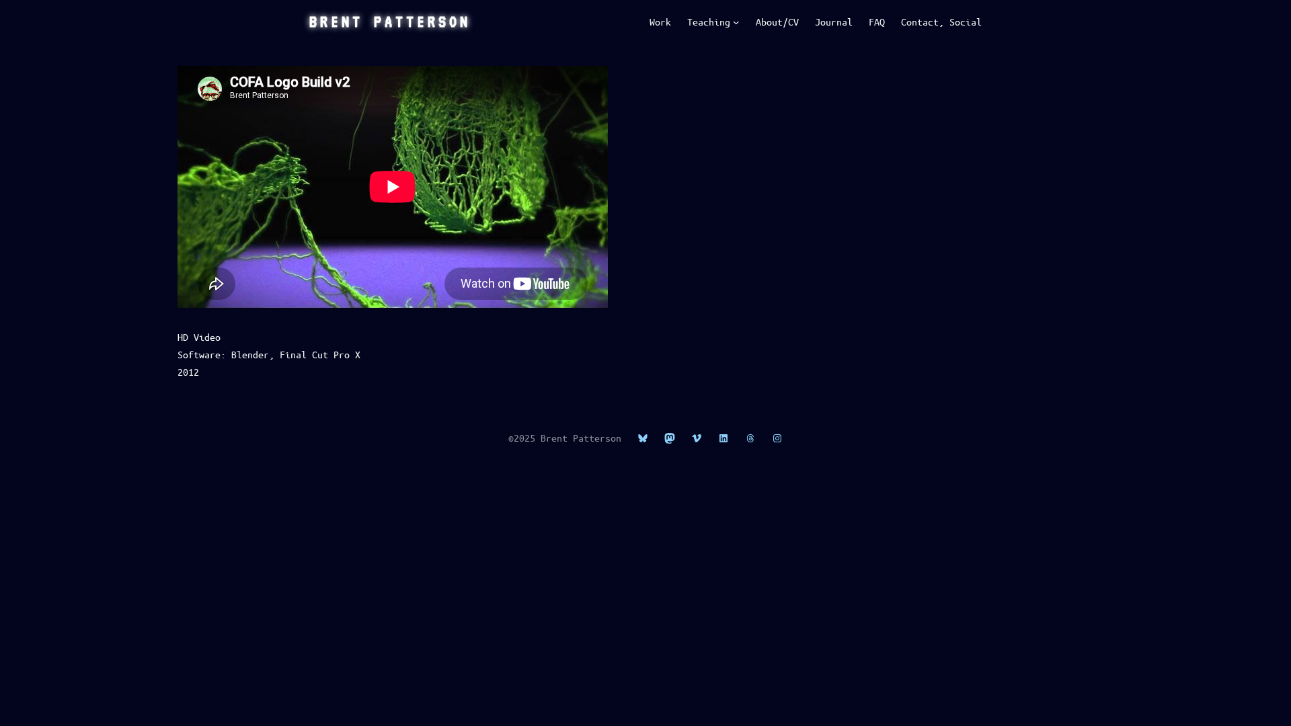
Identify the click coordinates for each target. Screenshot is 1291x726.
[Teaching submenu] (736, 22)
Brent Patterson (390, 21)
